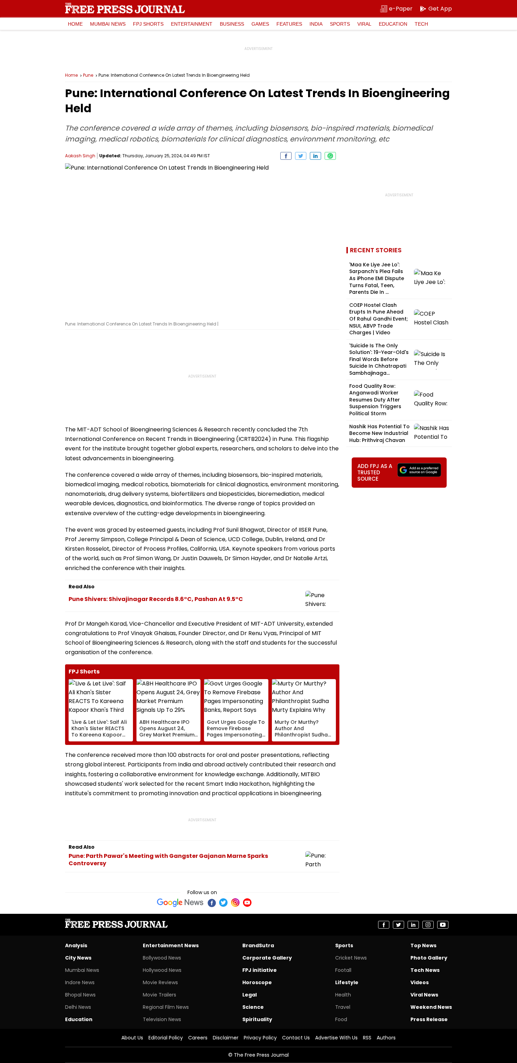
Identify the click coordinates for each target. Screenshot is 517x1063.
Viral (364, 24)
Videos (419, 982)
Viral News (424, 994)
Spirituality (257, 1019)
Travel (342, 1007)
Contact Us (296, 1037)
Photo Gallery (428, 957)
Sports (340, 24)
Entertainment (191, 24)
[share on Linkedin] (315, 156)
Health (343, 994)
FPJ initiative (259, 970)
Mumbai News (108, 24)
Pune (88, 75)
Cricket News (351, 957)
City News (78, 957)
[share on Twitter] (300, 156)
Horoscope (257, 982)
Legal (249, 994)
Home (75, 24)
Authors (386, 1037)
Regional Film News (166, 1007)
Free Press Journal (125, 8)
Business (232, 24)
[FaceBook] (211, 902)
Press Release (429, 1019)
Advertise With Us (336, 1037)
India (316, 24)
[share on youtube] (442, 925)
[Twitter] (223, 902)
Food (341, 1019)
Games (260, 24)
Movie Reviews (160, 982)
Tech (421, 24)
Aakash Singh (80, 156)
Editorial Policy (165, 1037)
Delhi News (78, 1007)
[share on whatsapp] (330, 156)
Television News (162, 1019)
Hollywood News (162, 970)
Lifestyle (346, 982)
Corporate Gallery (267, 957)
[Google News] (180, 902)
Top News (423, 945)
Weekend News (431, 1007)
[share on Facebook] (286, 156)
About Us (132, 1037)
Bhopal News (80, 994)
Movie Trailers (159, 994)
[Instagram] (235, 902)
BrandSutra (258, 945)
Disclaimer (225, 1037)
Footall (343, 970)
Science (253, 1007)
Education (393, 24)
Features (289, 24)
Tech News (425, 970)
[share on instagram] (428, 925)
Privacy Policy (260, 1037)
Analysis (76, 945)
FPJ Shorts (148, 24)
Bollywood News (162, 957)
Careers (198, 1037)
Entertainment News (171, 945)
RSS (367, 1037)
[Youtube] (247, 902)
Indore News (80, 982)
